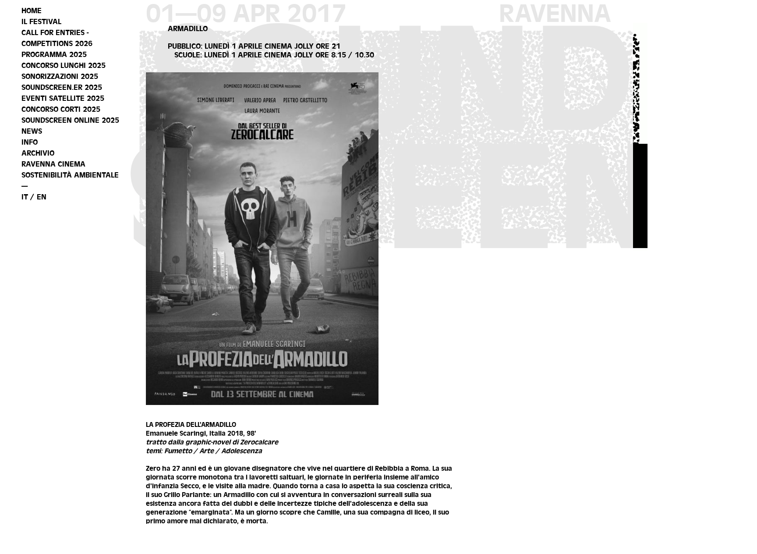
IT (24, 197)
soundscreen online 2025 (70, 120)
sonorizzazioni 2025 (59, 76)
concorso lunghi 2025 (63, 65)
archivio (37, 153)
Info (29, 142)
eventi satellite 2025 (62, 98)
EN (41, 197)
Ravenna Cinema (53, 164)
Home (31, 10)
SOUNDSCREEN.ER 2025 (61, 87)
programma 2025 (54, 54)
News (31, 131)
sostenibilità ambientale (70, 175)
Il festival (41, 21)
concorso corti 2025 (60, 109)
